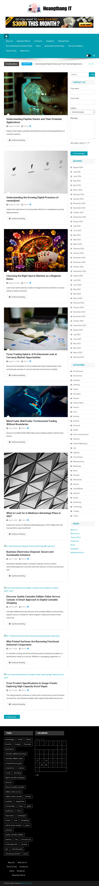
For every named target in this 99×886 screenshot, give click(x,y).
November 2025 (79, 208)
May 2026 (77, 181)
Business (76, 380)
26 (46, 765)
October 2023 (78, 321)
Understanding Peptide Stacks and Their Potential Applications (58, 62)
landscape (22, 816)
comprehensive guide (13, 763)
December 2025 (79, 203)
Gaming (76, 416)
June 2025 (77, 230)
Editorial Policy (63, 41)
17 (37, 761)
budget (18, 744)
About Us (9, 41)
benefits (8, 744)
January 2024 (78, 307)
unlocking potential (12, 854)
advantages (9, 739)
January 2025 (78, 253)
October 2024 (78, 267)
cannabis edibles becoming (15, 754)
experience (20, 801)
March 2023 (77, 353)
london (8, 820)
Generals (76, 425)
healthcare (9, 811)
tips (6, 849)
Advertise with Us (23, 41)
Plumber (76, 475)
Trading (76, 511)
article (20, 739)
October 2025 (78, 213)
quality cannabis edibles (14, 835)
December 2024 (79, 258)
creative (21, 768)
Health (75, 430)
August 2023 (78, 330)
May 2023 (77, 344)
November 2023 (79, 316)
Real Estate (77, 480)
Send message (79, 153)
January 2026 (78, 199)
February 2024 (78, 303)
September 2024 (79, 271)
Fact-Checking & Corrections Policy (19, 46)
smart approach (11, 844)
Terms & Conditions (75, 46)
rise (16, 839)
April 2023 (77, 348)
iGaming (76, 439)
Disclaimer (50, 41)
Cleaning (76, 385)
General (76, 421)
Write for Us (24, 51)
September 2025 (79, 217)
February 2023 (78, 357)
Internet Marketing (80, 444)
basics (28, 739)
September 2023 (79, 325)
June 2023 (77, 339)
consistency (9, 768)
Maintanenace (78, 462)
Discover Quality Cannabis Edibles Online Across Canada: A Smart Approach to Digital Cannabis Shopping (33, 599)
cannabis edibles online (14, 758)
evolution (8, 801)
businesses (9, 749)
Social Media (78, 489)
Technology (77, 507)
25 (42, 765)
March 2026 (77, 190)
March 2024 (77, 298)
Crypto (75, 389)
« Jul (37, 775)
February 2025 (78, 249)
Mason (26, 126)
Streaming (77, 502)
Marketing (77, 466)
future (20, 806)
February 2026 (78, 194)
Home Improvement (80, 434)
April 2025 (77, 240)
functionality (10, 806)
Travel (75, 516)
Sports (75, 498)
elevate (28, 797)
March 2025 (77, 244)
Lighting (76, 453)
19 (46, 761)
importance (9, 816)
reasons (8, 839)
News (75, 471)
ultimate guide (17, 849)
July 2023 (77, 335)
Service (76, 484)
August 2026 (78, 167)
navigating (25, 820)
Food (75, 412)
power (27, 825)
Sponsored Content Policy (54, 46)
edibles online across (13, 792)
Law (74, 448)
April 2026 (77, 185)
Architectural (78, 371)
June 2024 (77, 285)
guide (29, 806)
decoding (17, 773)
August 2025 (78, 222)
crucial (7, 773)
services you (26, 839)
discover (8, 782)
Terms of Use (11, 51)
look (15, 820)
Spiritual (76, 493)
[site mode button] (88, 55)
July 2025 (77, 226)
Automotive (77, 376)
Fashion (76, 398)
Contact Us (38, 41)
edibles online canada (13, 797)
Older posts (11, 717)
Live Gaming (77, 457)
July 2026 (77, 172)
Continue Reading (18, 140)
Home (38, 46)
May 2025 (77, 235)
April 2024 (77, 294)
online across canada (13, 825)
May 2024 (77, 289)
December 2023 (79, 312)
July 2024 (77, 280)
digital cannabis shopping (15, 778)
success (24, 844)
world (25, 854)
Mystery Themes (26, 883)
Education (77, 394)
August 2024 (78, 276)
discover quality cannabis (14, 787)
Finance (76, 407)
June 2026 (77, 176)
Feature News (78, 403)
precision (8, 830)
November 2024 (79, 262)
